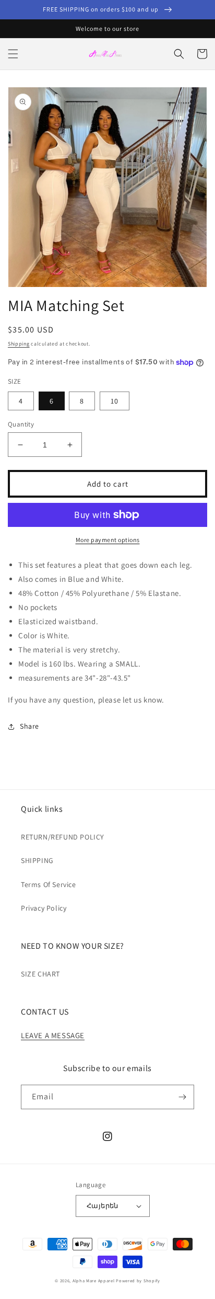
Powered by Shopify (138, 1280)
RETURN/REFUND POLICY (62, 837)
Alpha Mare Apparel (94, 1280)
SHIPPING (37, 860)
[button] (13, 53)
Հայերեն (102, 1205)
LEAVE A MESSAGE (53, 1035)
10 (114, 401)
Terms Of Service (48, 884)
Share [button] (29, 726)
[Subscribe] (182, 1097)
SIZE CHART (40, 974)
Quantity (21, 424)
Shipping (19, 343)
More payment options (108, 540)
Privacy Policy (43, 908)
